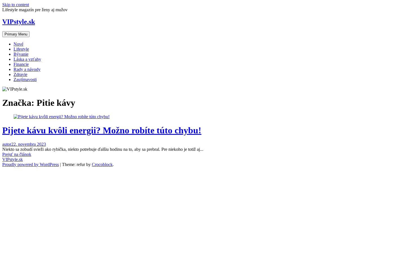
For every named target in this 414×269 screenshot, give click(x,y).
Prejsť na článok (16, 154)
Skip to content (15, 4)
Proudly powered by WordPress (30, 164)
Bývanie (21, 54)
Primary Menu (16, 34)
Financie (21, 64)
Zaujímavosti (25, 79)
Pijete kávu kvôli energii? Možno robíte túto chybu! (101, 130)
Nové (18, 44)
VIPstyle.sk (18, 21)
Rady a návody (27, 69)
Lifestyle (21, 49)
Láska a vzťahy (27, 59)
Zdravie (20, 74)
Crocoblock (102, 164)
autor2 (8, 144)
